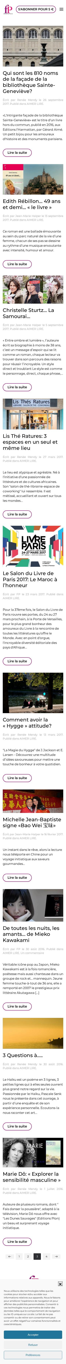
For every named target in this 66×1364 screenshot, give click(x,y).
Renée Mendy (27, 100)
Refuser (33, 1344)
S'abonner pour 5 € (36, 9)
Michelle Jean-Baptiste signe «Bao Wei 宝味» (32, 822)
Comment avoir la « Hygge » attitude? (27, 723)
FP (18, 594)
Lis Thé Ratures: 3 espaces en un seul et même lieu (30, 442)
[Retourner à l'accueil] (8, 9)
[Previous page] (10, 1256)
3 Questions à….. (23, 1055)
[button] (60, 1284)
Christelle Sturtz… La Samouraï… (28, 313)
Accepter (33, 1334)
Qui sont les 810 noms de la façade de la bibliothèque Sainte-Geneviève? (30, 82)
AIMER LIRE (35, 104)
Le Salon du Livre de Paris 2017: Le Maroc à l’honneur (30, 579)
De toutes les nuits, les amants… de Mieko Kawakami (31, 934)
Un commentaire (32, 953)
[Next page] (56, 1256)
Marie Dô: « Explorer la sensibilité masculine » (32, 1177)
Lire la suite (17, 153)
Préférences (33, 1355)
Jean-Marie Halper (28, 216)
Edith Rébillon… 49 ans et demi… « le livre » (31, 204)
